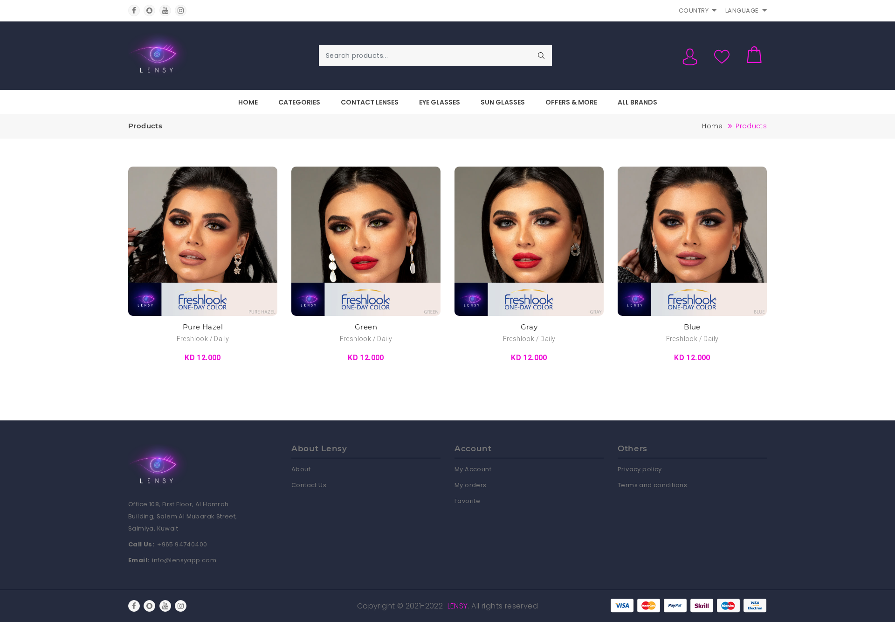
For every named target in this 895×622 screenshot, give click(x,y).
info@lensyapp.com (184, 560)
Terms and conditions (652, 485)
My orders (470, 485)
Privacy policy (640, 469)
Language (742, 10)
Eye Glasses (439, 102)
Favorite (467, 500)
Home (248, 102)
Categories (299, 102)
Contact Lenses (370, 102)
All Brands (637, 102)
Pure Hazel (203, 327)
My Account (472, 469)
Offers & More (571, 102)
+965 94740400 (182, 544)
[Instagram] (180, 10)
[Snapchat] (149, 10)
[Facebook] (134, 10)
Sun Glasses (503, 102)
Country (694, 10)
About (300, 469)
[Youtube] (165, 10)
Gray (529, 327)
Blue (692, 327)
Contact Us (308, 485)
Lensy (458, 606)
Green (366, 327)
